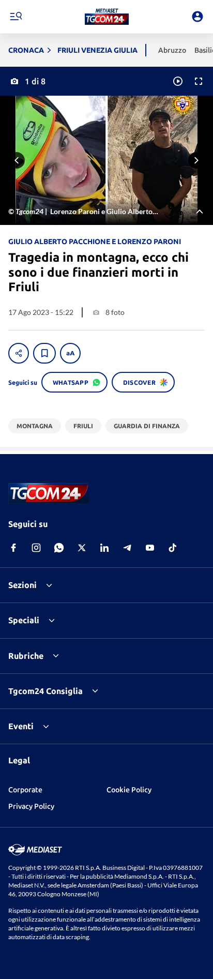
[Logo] (107, 16)
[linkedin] (104, 548)
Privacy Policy (31, 806)
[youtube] (150, 548)
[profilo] (197, 16)
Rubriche (25, 655)
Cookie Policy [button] (128, 790)
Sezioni (22, 585)
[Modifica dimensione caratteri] (70, 353)
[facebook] (13, 548)
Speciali (23, 620)
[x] (82, 548)
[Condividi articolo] (18, 353)
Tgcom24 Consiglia (45, 691)
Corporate (25, 790)
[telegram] (127, 548)
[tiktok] (173, 548)
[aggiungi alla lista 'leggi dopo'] (44, 353)
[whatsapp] (59, 548)
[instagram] (36, 548)
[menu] (15, 16)
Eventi (21, 726)
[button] (107, 16)
